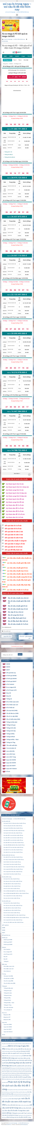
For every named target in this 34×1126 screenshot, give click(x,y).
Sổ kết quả (4, 937)
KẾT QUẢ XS (5, 925)
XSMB (8, 664)
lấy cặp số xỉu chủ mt (15, 612)
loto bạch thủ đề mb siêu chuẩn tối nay (13, 828)
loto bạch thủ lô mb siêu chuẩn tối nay (13, 833)
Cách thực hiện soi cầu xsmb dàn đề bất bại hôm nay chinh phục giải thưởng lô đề (17, 1060)
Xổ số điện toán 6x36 (12, 701)
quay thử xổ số (6, 636)
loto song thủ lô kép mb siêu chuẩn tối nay (14, 866)
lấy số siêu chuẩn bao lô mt (18, 609)
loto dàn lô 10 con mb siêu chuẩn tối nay (13, 847)
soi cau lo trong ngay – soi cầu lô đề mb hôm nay (17, 6)
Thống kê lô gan (10, 725)
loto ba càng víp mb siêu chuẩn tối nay (13, 825)
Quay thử (4, 1022)
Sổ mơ (8, 771)
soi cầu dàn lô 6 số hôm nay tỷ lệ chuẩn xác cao (18, 1092)
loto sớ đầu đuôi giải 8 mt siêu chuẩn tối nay (14, 891)
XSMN (8, 667)
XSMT (8, 670)
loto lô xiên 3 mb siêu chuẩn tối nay (12, 864)
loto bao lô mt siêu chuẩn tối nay (12, 878)
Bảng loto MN (7, 1019)
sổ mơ (3, 1034)
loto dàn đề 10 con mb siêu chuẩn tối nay (14, 842)
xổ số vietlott (10, 684)
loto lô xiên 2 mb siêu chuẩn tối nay (12, 862)
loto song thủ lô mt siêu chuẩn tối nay (13, 895)
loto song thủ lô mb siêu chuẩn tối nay (13, 871)
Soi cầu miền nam (6, 901)
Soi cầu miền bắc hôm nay (8, 855)
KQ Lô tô (4, 1012)
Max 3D (8, 693)
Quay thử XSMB (11, 760)
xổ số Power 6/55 (11, 690)
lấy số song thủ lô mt (15, 615)
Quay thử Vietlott (11, 768)
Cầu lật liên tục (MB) (12, 713)
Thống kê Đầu (10, 733)
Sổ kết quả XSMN (11, 678)
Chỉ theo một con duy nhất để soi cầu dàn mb (18, 1049)
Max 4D (8, 696)
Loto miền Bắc (10, 751)
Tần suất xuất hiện (11, 745)
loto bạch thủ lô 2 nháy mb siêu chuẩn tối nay (15, 823)
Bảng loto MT (7, 1017)
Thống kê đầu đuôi (11, 722)
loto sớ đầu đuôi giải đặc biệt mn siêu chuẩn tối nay (16, 917)
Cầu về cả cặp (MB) (12, 716)
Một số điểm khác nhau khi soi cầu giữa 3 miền (13, 1079)
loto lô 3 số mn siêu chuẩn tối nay (12, 912)
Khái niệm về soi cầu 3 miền (15, 1069)
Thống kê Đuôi (10, 736)
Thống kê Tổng (10, 742)
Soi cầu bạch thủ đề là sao (24, 1089)
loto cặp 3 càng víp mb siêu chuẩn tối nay (14, 859)
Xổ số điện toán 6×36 (9, 966)
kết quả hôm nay (11, 672)
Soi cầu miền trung (6, 876)
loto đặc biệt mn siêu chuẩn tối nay (12, 907)
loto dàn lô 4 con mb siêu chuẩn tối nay (13, 849)
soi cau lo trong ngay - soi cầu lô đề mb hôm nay (14, 39)
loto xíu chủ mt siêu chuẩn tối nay (12, 898)
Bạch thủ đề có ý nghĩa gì (20, 1043)
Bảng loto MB (7, 1014)
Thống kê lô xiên (11, 728)
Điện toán (4, 964)
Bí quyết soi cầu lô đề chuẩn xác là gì (9, 1043)
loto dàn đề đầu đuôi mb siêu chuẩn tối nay (14, 845)
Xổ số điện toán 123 (12, 704)
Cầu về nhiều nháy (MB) (13, 719)
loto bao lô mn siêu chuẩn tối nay (12, 903)
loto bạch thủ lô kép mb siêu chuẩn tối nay (14, 830)
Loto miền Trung (11, 757)
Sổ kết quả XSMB (11, 675)
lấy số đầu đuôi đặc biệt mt (18, 621)
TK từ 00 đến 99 (11, 748)
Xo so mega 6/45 (11, 687)
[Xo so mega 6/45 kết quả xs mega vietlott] (10, 25)
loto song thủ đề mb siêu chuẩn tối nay (13, 869)
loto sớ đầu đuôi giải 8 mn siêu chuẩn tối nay (14, 915)
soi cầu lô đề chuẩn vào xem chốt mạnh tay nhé (16, 1101)
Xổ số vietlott (7, 949)
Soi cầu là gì (7, 1098)
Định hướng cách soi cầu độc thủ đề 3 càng (19, 1117)
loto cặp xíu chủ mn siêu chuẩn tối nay (13, 905)
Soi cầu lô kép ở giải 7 (15, 1098)
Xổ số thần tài (10, 707)
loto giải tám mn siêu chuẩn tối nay (12, 910)
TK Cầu (4, 974)
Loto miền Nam (10, 754)
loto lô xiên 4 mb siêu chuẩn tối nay (12, 874)
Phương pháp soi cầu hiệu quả (13, 1089)
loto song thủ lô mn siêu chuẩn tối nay (13, 920)
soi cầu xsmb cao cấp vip (25, 1105)
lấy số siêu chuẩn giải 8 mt (17, 606)
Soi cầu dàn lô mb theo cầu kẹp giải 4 (21, 1094)
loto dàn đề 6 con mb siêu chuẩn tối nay (13, 837)
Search (20, 654)
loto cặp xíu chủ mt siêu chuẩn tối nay (13, 881)
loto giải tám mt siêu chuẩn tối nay (12, 886)
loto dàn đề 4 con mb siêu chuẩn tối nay (13, 835)
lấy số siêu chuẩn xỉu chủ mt (18, 598)
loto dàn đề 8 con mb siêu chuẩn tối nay (13, 840)
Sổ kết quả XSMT (11, 681)
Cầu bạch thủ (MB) (11, 710)
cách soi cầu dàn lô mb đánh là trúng (15, 1055)
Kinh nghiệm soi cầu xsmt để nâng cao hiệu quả (14, 1071)
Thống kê (9, 699)
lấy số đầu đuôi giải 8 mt (17, 618)
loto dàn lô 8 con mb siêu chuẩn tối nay (13, 857)
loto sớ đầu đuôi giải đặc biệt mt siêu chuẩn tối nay (16, 893)
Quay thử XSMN (11, 762)
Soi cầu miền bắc (6, 821)
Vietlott (4, 947)
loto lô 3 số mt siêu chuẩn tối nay (12, 888)
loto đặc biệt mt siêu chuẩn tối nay (12, 883)
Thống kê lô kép (11, 730)
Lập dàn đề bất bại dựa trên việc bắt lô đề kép (20, 1075)
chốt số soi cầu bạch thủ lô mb (7, 1051)
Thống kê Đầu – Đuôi (12, 739)
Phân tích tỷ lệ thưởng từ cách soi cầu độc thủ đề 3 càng (16, 1085)
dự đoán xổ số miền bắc (16, 1068)
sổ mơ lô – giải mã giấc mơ (26, 637)
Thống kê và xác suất (18, 1113)
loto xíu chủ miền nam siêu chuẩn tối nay (13, 922)
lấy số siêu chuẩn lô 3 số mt (18, 624)
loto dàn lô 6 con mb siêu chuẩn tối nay (13, 852)
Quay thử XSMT (11, 765)
